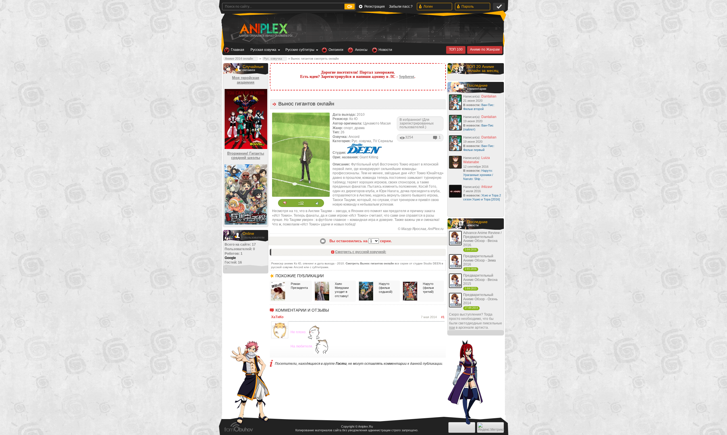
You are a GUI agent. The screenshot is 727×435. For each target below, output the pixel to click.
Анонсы (361, 50)
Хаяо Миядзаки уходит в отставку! (342, 290)
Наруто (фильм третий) (428, 288)
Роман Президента (299, 285)
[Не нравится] (285, 203)
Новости (385, 50)
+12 (301, 203)
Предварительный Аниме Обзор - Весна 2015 (480, 280)
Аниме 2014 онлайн (239, 58)
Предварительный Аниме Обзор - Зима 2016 (479, 260)
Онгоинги (336, 50)
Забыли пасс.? (401, 7)
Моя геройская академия (245, 80)
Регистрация (374, 7)
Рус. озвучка (273, 58)
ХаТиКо (277, 317)
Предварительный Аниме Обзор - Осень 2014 (480, 299)
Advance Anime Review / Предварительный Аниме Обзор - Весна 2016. (482, 239)
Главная (237, 50)
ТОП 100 (456, 49)
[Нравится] (317, 203)
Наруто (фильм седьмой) (385, 288)
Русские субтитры (299, 50)
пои (452, 328)
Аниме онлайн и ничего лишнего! (266, 35)
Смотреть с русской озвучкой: (360, 252)
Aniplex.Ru (365, 426)
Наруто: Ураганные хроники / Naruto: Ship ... (478, 175)
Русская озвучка (263, 50)
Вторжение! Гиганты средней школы (245, 155)
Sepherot (406, 76)
